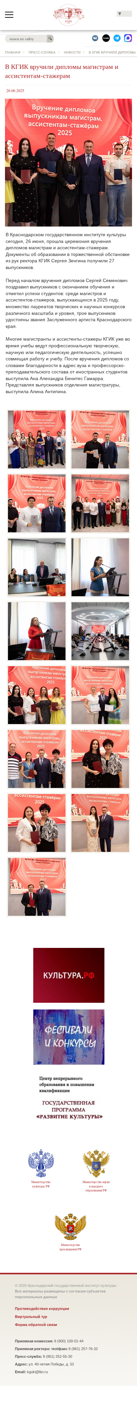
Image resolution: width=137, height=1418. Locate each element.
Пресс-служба (42, 52)
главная (12, 52)
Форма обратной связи (36, 1325)
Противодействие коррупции (42, 1309)
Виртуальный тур (31, 1317)
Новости (72, 52)
